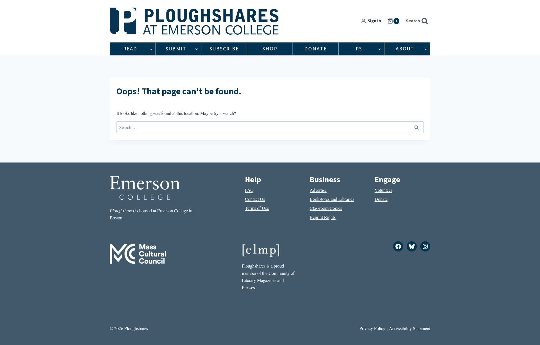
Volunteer (383, 190)
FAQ (249, 190)
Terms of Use (257, 208)
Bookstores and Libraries (332, 199)
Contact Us (255, 199)
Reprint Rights (323, 217)
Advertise (318, 190)
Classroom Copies (326, 208)
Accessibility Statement (409, 328)
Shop (269, 49)
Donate (315, 49)
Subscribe (224, 49)
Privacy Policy (372, 328)
